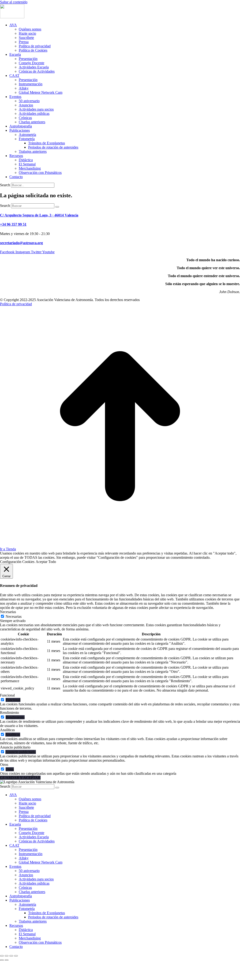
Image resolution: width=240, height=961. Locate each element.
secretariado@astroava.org (21, 243)
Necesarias (14, 616)
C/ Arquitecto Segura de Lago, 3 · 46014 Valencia (39, 215)
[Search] (57, 207)
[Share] (6, 956)
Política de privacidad (16, 304)
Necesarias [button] (8, 612)
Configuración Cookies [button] (17, 562)
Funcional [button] (7, 695)
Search (5, 185)
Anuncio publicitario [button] (15, 747)
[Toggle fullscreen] (11, 956)
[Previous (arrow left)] (2, 960)
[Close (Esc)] (2, 956)
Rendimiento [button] (9, 713)
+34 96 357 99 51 (13, 224)
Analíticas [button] (7, 730)
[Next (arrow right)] (6, 960)
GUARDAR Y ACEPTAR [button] (20, 778)
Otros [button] (4, 765)
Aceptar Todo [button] (46, 562)
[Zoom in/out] (16, 956)
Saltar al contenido (13, 2)
